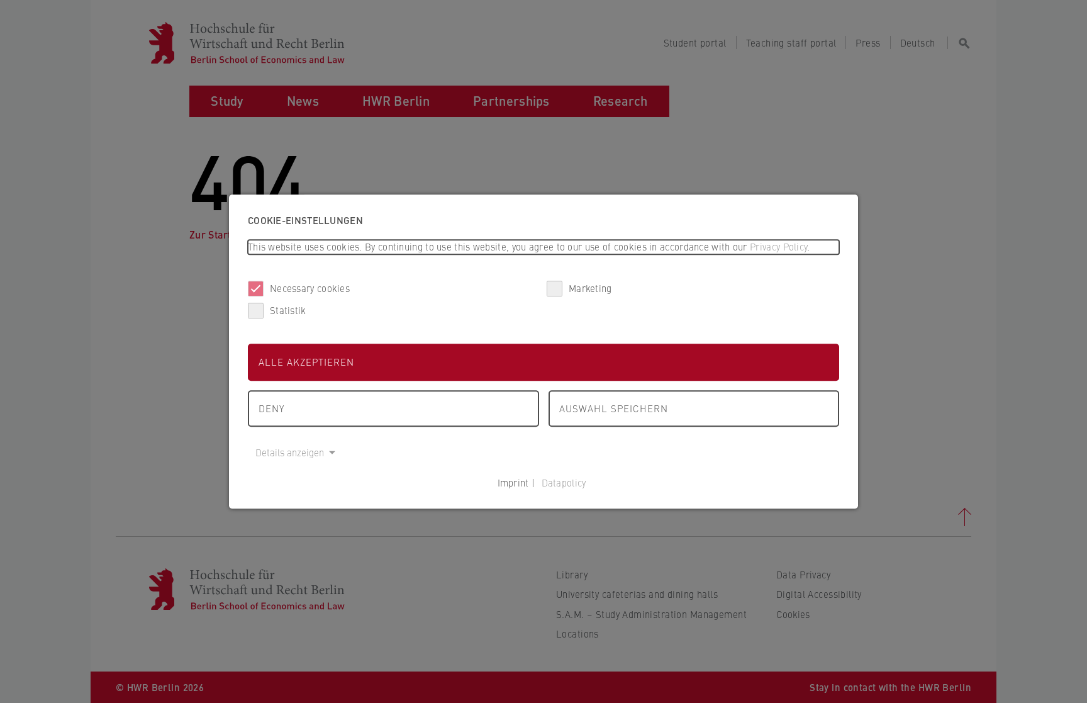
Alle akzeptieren (306, 361)
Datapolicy (564, 482)
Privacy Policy (778, 246)
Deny (271, 408)
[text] (543, 247)
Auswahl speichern (613, 408)
